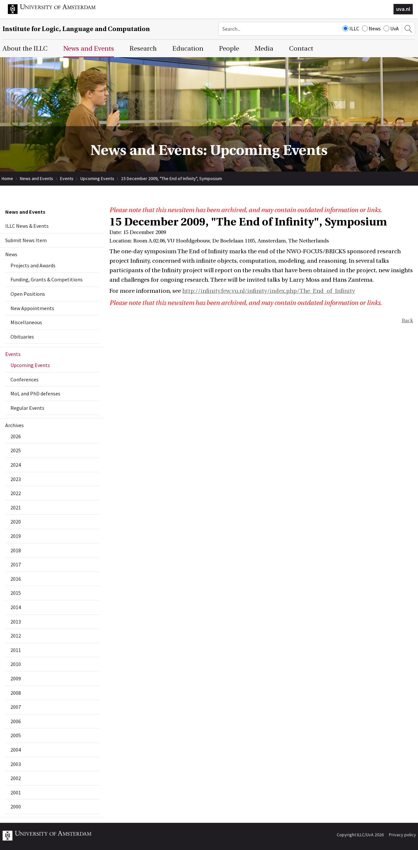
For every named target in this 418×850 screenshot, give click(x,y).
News (375, 28)
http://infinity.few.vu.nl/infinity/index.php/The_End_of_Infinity (268, 291)
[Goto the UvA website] (57, 12)
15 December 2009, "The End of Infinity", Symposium (171, 178)
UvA (394, 28)
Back (407, 321)
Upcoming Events (97, 178)
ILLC (354, 28)
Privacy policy (402, 835)
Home (7, 178)
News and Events (36, 178)
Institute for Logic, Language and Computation (76, 29)
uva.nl (403, 9)
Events (66, 178)
